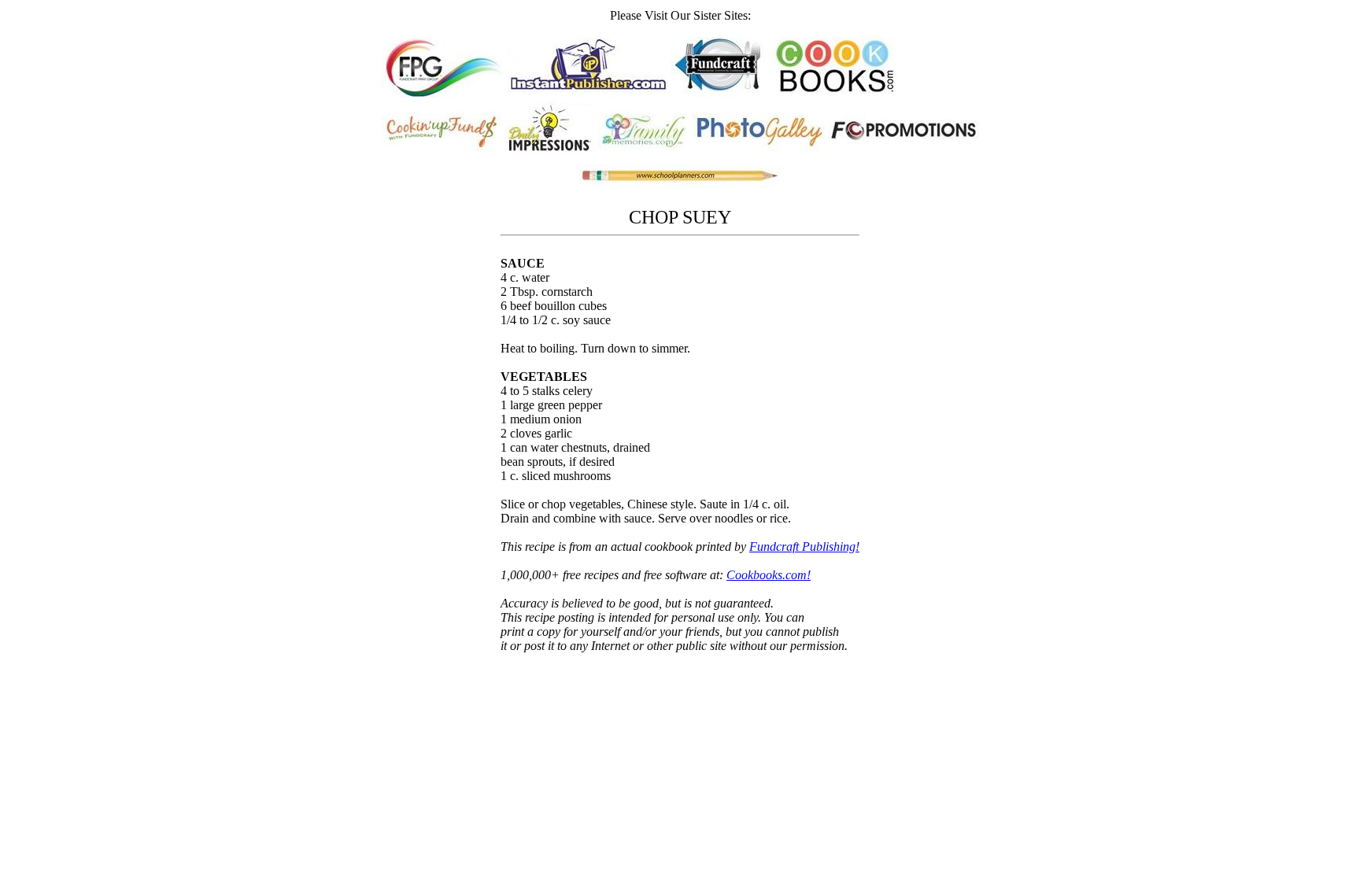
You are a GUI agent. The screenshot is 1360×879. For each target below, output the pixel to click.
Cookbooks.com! (768, 575)
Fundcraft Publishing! (804, 546)
